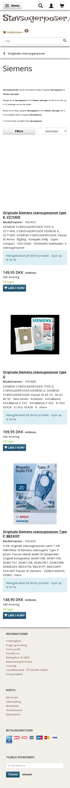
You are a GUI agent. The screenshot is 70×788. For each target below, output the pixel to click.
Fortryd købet (14, 674)
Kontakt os (12, 653)
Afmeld (27, 774)
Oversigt (11, 666)
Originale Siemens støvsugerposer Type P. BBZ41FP (35, 534)
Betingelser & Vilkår (18, 657)
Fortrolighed (13, 641)
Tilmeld (13, 774)
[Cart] (62, 5)
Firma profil (13, 649)
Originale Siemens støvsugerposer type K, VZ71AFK (34, 215)
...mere (42, 407)
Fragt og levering (16, 645)
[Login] (51, 5)
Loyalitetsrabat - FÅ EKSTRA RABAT (27, 670)
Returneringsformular (19, 661)
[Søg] (64, 41)
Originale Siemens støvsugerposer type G (34, 374)
